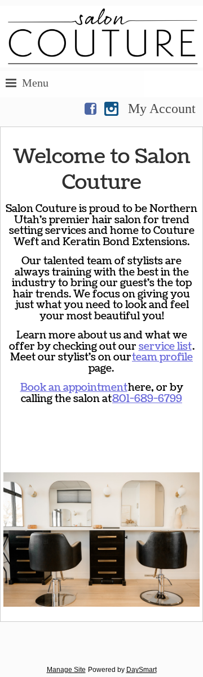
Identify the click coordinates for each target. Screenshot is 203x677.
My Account (162, 108)
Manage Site (66, 670)
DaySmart (141, 670)
